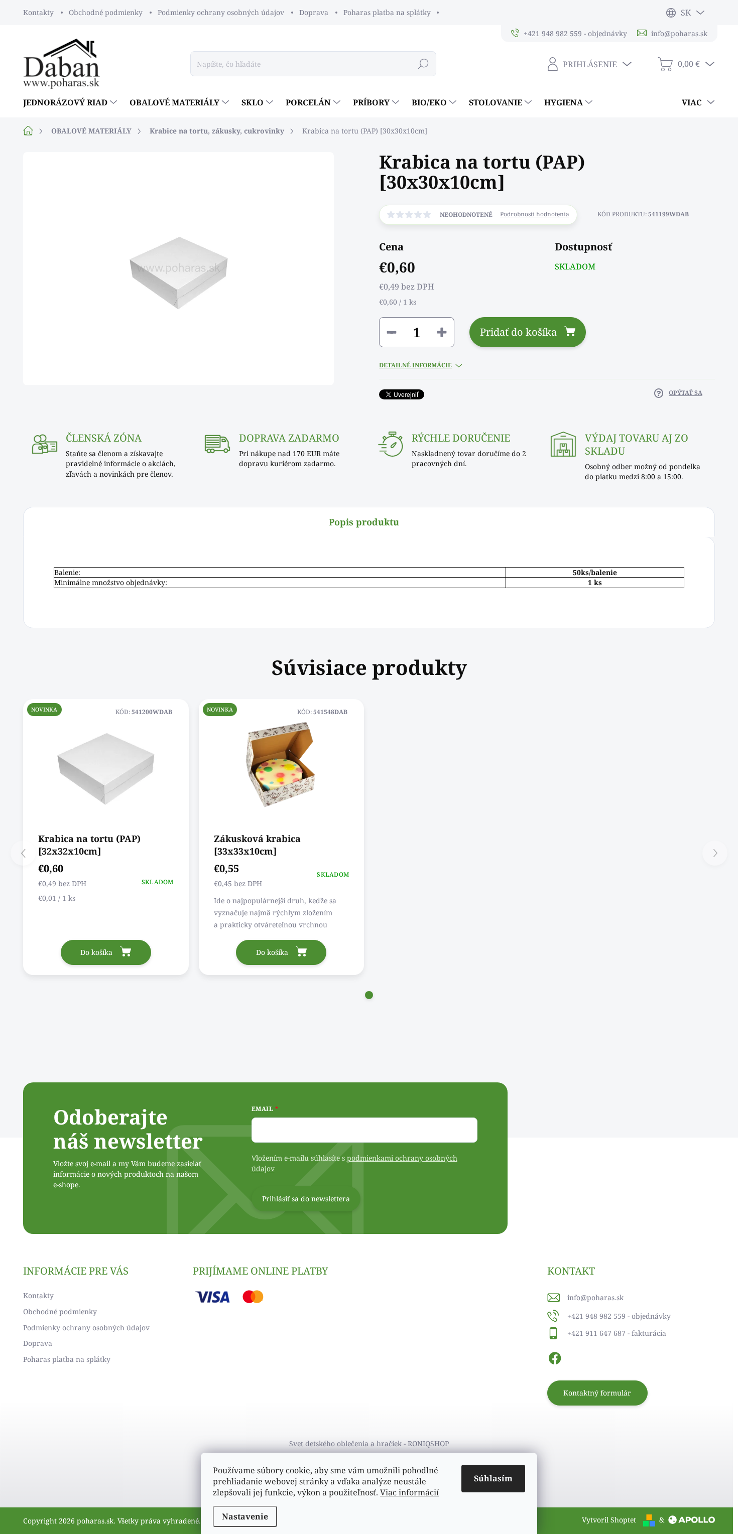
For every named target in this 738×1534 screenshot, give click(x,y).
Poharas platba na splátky (387, 12)
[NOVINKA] (106, 765)
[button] (369, 995)
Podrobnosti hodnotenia (534, 214)
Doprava (313, 12)
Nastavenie (245, 1516)
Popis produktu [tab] (364, 522)
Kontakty (38, 12)
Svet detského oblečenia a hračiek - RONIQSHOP (369, 1443)
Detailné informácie (415, 365)
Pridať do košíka (518, 332)
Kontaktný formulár (597, 1393)
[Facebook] (554, 1356)
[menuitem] (71, 102)
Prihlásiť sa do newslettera (306, 1198)
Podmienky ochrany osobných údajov (221, 12)
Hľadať (423, 63)
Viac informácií (409, 1492)
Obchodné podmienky (106, 12)
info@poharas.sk (595, 1297)
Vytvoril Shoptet (609, 1519)
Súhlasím (493, 1478)
